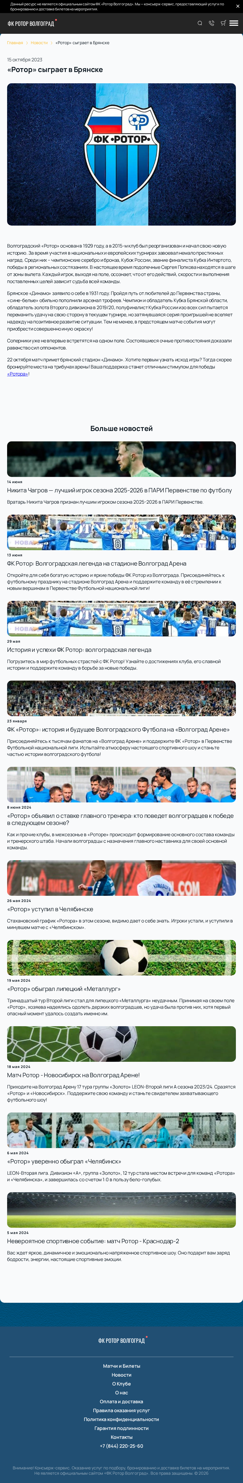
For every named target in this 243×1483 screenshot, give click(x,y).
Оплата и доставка (121, 1401)
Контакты (121, 1437)
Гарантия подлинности (122, 1428)
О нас (121, 1392)
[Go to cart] (223, 23)
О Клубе (121, 1383)
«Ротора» (17, 374)
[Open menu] (233, 23)
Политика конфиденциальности (121, 1419)
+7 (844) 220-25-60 (121, 1446)
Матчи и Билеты (121, 1366)
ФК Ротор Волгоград (31, 23)
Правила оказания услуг (121, 1410)
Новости (122, 1375)
